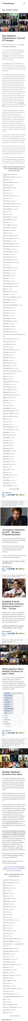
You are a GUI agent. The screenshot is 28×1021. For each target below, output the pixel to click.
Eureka (15, 740)
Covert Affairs (11, 740)
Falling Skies (20, 740)
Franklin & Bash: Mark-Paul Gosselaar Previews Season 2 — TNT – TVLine (13, 605)
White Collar (13, 641)
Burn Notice (4, 740)
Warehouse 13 (11, 745)
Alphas (24, 739)
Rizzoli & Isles (18, 743)
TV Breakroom (8, 3)
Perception (9, 576)
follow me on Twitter (12, 821)
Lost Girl (16, 742)
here (15, 863)
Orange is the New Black (10, 504)
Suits (6, 745)
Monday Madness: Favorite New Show (12, 773)
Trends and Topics (16, 739)
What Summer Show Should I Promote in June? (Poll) (12, 671)
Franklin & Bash (8, 502)
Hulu (6, 55)
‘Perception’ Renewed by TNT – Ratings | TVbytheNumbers (13, 532)
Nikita (16, 502)
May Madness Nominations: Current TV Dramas (13, 38)
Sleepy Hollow (5, 505)
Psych (17, 504)
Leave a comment (7, 642)
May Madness (15, 501)
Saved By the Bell (6, 641)
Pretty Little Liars (11, 743)
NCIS (13, 502)
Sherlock (21, 504)
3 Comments (17, 576)
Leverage (4, 576)
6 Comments (13, 505)
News (14, 575)
